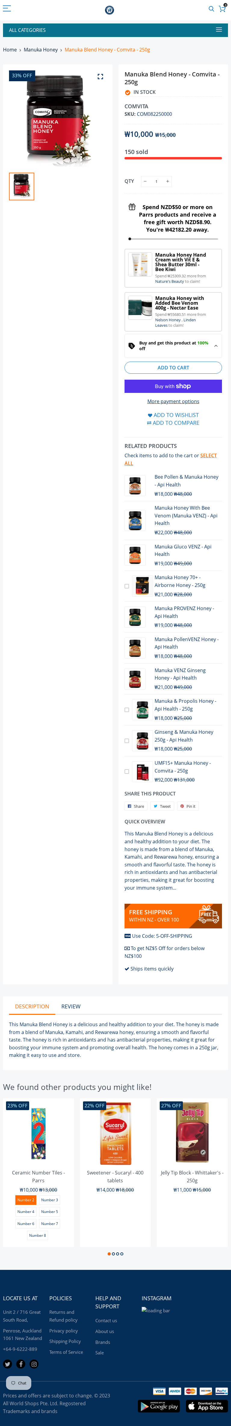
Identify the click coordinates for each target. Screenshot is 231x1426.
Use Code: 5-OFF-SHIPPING (162, 936)
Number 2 (25, 1199)
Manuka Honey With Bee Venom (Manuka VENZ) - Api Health (186, 515)
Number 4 (25, 1211)
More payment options (173, 401)
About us (104, 1331)
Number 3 (49, 1199)
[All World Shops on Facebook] (20, 1364)
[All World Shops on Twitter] (7, 1364)
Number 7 (49, 1223)
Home (10, 49)
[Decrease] (145, 181)
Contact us (106, 1320)
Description (32, 1006)
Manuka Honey (41, 49)
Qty (129, 181)
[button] (109, 1253)
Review (71, 1006)
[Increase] (167, 181)
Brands (102, 1342)
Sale (99, 1353)
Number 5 (49, 1211)
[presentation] (15, 1178)
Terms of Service (66, 1352)
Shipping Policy (65, 1341)
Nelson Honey (168, 320)
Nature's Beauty (170, 281)
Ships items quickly (152, 968)
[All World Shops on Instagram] (33, 1364)
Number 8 (37, 1235)
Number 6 (25, 1223)
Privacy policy (63, 1331)
